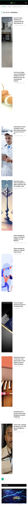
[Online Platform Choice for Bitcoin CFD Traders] (14, 496)
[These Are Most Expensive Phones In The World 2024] (6, 327)
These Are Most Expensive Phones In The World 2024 (20, 304)
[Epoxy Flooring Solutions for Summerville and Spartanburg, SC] (6, 42)
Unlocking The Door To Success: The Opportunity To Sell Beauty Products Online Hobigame (19, 361)
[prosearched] (13, 2)
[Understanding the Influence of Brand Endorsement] (6, 273)
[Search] (26, 2)
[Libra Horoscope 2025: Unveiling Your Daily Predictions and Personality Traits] (6, 205)
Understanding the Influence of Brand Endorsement (19, 250)
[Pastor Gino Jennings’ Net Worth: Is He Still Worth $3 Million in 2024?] (6, 449)
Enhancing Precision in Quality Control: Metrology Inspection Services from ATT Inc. (20, 130)
